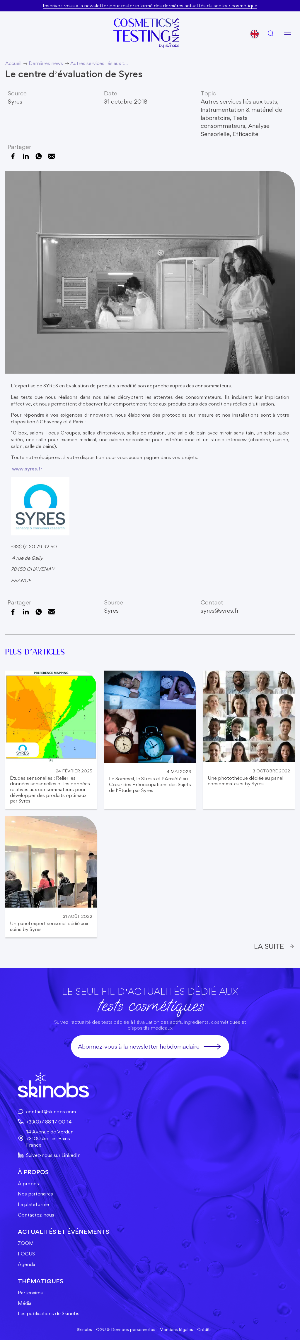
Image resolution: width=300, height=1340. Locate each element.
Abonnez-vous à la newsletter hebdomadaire (139, 1046)
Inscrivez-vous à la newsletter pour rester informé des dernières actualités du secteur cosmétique (150, 5)
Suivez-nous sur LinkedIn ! (54, 1155)
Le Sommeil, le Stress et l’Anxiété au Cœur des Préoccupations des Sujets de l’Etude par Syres (150, 784)
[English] (254, 34)
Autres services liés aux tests (239, 101)
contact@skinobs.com (51, 1111)
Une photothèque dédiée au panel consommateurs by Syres (245, 781)
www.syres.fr (27, 469)
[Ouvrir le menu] (287, 33)
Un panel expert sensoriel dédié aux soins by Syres (49, 926)
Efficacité (245, 134)
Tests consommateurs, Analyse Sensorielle (235, 126)
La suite (269, 946)
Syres (15, 101)
